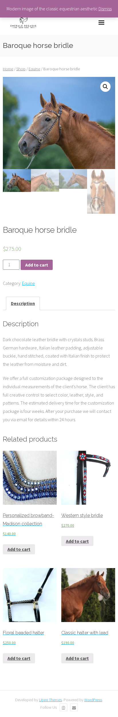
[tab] (23, 303)
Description (23, 303)
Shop (20, 68)
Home (8, 68)
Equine (34, 68)
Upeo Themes (50, 699)
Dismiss (105, 8)
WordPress (93, 699)
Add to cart (36, 265)
